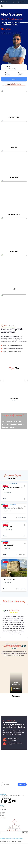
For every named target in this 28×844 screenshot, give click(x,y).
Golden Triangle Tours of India (13, 508)
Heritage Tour (7, 526)
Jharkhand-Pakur (14, 117)
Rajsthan (14, 147)
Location (7, 66)
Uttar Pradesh (14, 251)
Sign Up (19, 2)
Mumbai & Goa (14, 177)
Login (13, 2)
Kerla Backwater (8, 545)
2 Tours (14, 400)
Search (14, 79)
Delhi (14, 289)
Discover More (16, 688)
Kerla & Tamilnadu (14, 214)
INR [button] (24, 2)
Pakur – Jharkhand (9, 579)
